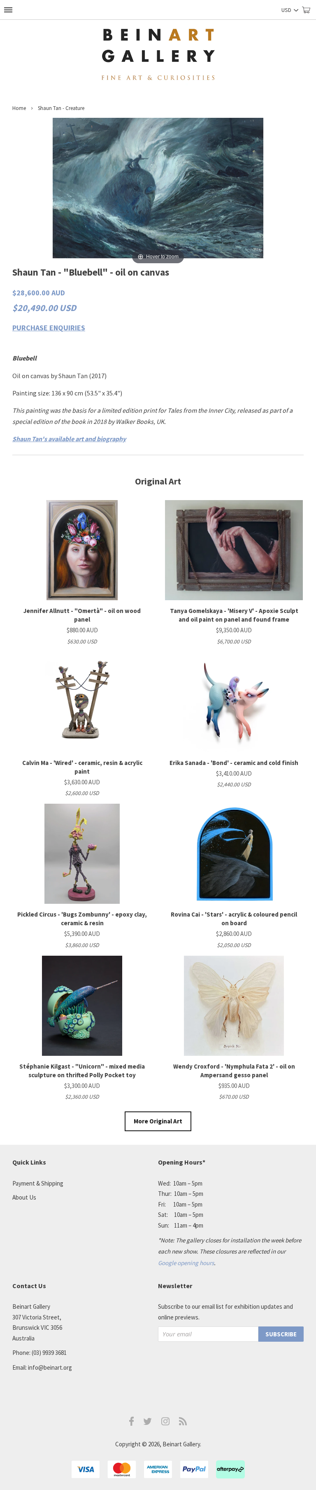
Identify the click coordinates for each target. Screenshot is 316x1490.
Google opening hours (186, 1263)
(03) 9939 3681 (49, 1353)
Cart (309, 13)
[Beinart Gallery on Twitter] (148, 1423)
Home (19, 108)
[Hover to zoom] (158, 191)
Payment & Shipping (37, 1183)
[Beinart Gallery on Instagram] (165, 1423)
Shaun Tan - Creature (61, 108)
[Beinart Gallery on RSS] (183, 1423)
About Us (24, 1197)
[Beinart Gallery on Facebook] (131, 1423)
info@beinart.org (50, 1367)
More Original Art (158, 1121)
